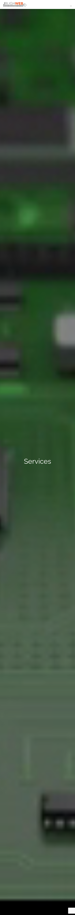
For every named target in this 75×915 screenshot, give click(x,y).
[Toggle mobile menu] (71, 6)
